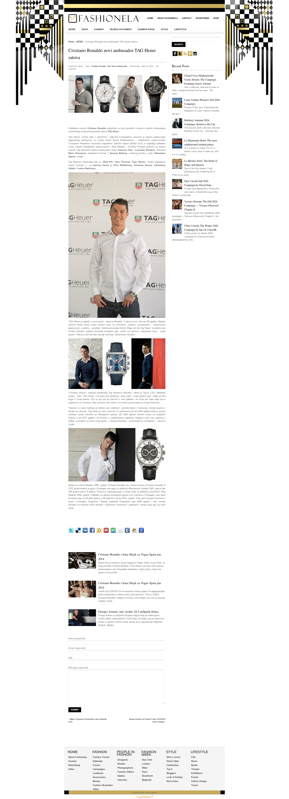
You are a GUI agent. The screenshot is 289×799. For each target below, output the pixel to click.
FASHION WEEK (146, 29)
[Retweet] (71, 532)
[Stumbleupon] (113, 532)
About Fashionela (167, 18)
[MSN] (134, 532)
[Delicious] (78, 532)
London (146, 763)
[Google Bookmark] (141, 532)
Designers (122, 759)
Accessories (99, 777)
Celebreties (173, 765)
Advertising (202, 18)
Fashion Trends (101, 757)
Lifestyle (199, 752)
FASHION (99, 29)
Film (193, 757)
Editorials (98, 761)
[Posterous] (99, 532)
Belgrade (147, 779)
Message (78, 667)
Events (194, 777)
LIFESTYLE (180, 29)
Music (194, 761)
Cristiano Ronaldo (98, 66)
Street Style (173, 761)
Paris (144, 771)
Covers (96, 765)
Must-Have (172, 781)
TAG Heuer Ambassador (117, 66)
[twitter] (180, 55)
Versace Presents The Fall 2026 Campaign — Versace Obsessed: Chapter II (201, 205)
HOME (72, 29)
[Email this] (120, 532)
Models (121, 763)
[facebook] (175, 55)
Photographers (125, 767)
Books (194, 765)
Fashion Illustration (103, 785)
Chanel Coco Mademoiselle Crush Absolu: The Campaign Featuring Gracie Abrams (200, 79)
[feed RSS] (185, 55)
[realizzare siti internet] (144, 797)
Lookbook (98, 773)
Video (71, 769)
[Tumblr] (127, 532)
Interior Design (199, 781)
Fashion (99, 752)
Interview (122, 779)
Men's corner (173, 757)
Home (150, 18)
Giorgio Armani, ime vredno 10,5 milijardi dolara (128, 611)
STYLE (164, 29)
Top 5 (169, 769)
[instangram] (195, 55)
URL (70, 658)
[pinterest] (190, 55)
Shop (216, 18)
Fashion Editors (125, 771)
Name (76, 638)
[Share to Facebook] (92, 532)
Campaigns (99, 769)
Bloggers (171, 773)
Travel (194, 785)
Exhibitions (197, 773)
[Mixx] (106, 532)
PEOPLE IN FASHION (121, 29)
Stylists (121, 775)
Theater (195, 769)
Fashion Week (148, 753)
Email (76, 648)
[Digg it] (85, 532)
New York (147, 759)
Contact (186, 18)
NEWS (85, 29)
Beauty (96, 781)
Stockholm (147, 775)
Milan (145, 767)
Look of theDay (175, 777)
